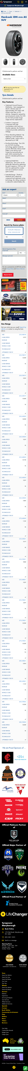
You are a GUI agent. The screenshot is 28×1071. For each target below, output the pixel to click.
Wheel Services (6, 1002)
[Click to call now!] (18, 2)
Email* (4, 208)
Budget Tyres (5, 1032)
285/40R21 (22, 661)
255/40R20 (22, 457)
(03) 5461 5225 (10, 937)
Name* (4, 198)
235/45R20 (22, 416)
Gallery (4, 1016)
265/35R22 (22, 702)
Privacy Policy (10, 269)
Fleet (3, 1014)
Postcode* (5, 214)
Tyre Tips (4, 983)
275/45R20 (22, 518)
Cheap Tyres (5, 1034)
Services (4, 991)
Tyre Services (5, 1000)
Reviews (4, 1023)
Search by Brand (6, 979)
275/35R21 (22, 620)
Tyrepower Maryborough (15, 5)
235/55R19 (22, 375)
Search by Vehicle (7, 975)
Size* (3, 193)
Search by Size (6, 977)
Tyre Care (4, 981)
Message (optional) (7, 256)
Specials (4, 1006)
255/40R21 (22, 579)
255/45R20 (22, 477)
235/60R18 (22, 334)
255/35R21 (22, 559)
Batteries (4, 993)
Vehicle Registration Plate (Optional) (9, 249)
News (4, 1018)
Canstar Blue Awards (7, 1030)
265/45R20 (22, 498)
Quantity (21, 193)
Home (4, 11)
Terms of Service (20, 269)
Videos (4, 1021)
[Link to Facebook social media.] (14, 1067)
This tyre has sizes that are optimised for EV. (11, 89)
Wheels (4, 985)
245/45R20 (22, 437)
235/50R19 (22, 355)
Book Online (6, 1010)
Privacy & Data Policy (11, 1063)
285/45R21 (22, 681)
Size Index (4, 1028)
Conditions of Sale (21, 1063)
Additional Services (7, 1004)
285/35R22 (22, 722)
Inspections (5, 996)
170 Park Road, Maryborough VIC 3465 (14, 933)
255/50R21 (22, 600)
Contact (4, 1008)
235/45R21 (22, 539)
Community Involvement (10, 1012)
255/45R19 (22, 396)
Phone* (4, 203)
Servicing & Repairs (7, 998)
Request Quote (8, 274)
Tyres (3, 973)
